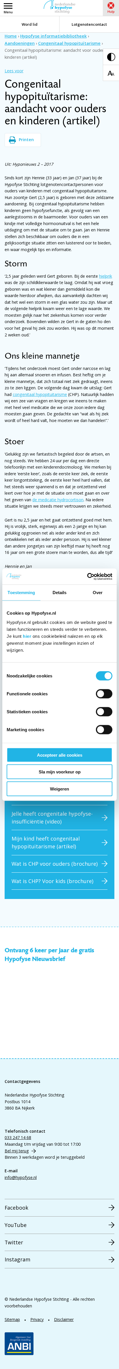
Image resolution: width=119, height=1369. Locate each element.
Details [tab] (60, 592)
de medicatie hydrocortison (57, 499)
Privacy (37, 1319)
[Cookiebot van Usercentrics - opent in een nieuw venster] (87, 576)
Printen (26, 139)
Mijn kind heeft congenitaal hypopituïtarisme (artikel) (46, 842)
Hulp (111, 11)
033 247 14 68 (18, 1137)
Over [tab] (98, 592)
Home (11, 36)
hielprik (105, 276)
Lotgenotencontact (89, 24)
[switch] (104, 693)
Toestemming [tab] (21, 592)
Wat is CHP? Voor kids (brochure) (52, 881)
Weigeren (59, 788)
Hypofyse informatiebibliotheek (53, 36)
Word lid (30, 24)
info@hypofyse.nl (21, 1177)
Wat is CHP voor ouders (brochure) (55, 863)
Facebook (16, 1207)
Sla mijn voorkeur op (60, 771)
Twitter (14, 1242)
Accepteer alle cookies (59, 754)
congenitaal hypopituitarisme (40, 394)
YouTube (16, 1224)
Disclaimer (64, 1319)
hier (27, 635)
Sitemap (12, 1319)
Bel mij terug (17, 1151)
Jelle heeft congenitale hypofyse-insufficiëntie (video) (52, 817)
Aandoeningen (20, 43)
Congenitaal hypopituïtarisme (69, 43)
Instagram (17, 1259)
